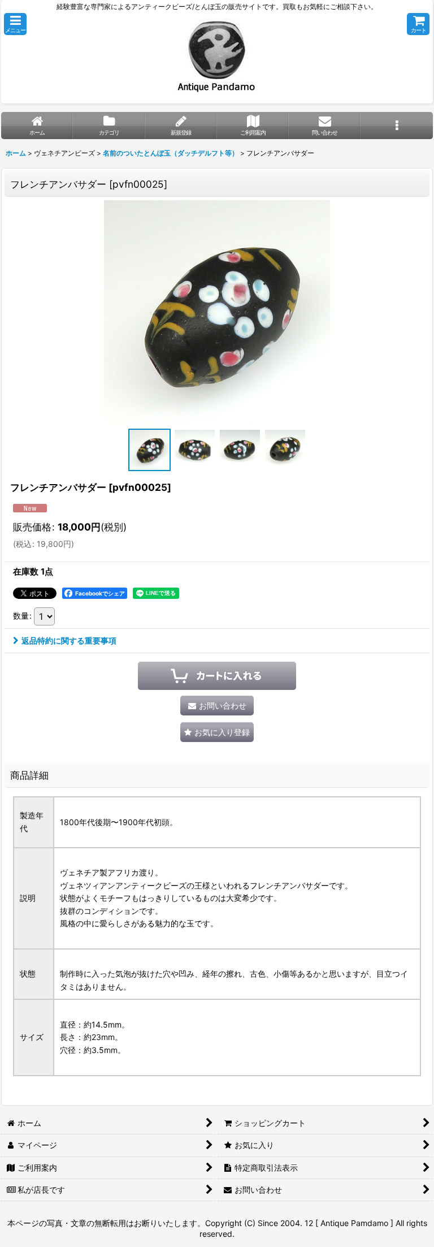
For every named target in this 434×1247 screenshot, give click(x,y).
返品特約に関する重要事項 (68, 640)
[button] (15, 24)
